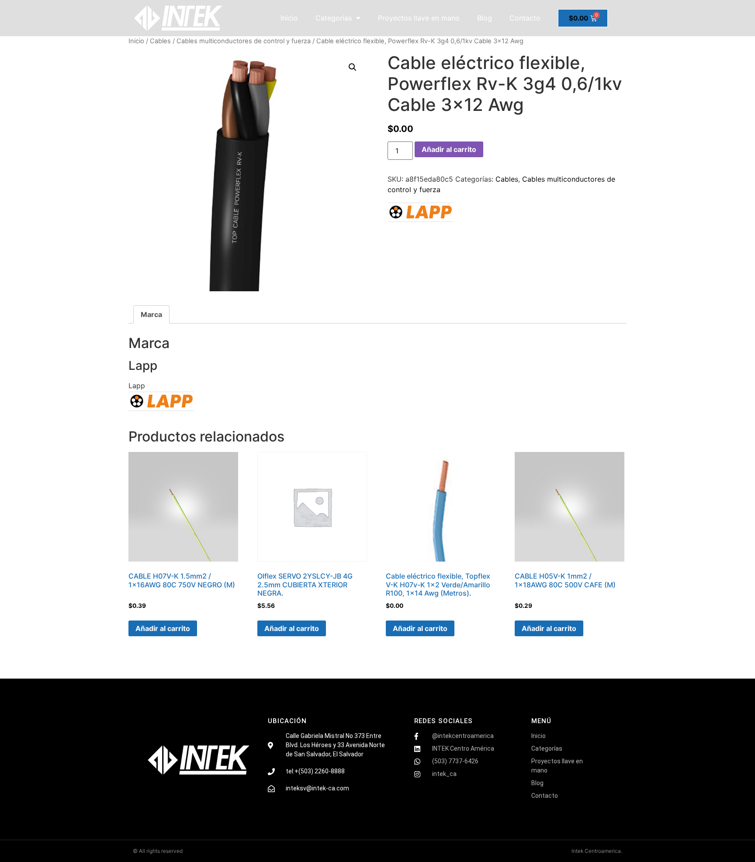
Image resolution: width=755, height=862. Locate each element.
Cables (160, 41)
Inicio (289, 18)
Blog (484, 18)
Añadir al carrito (449, 149)
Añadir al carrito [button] (162, 628)
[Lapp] (420, 213)
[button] (352, 67)
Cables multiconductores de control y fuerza (244, 41)
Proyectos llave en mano (419, 18)
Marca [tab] (151, 314)
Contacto (524, 18)
